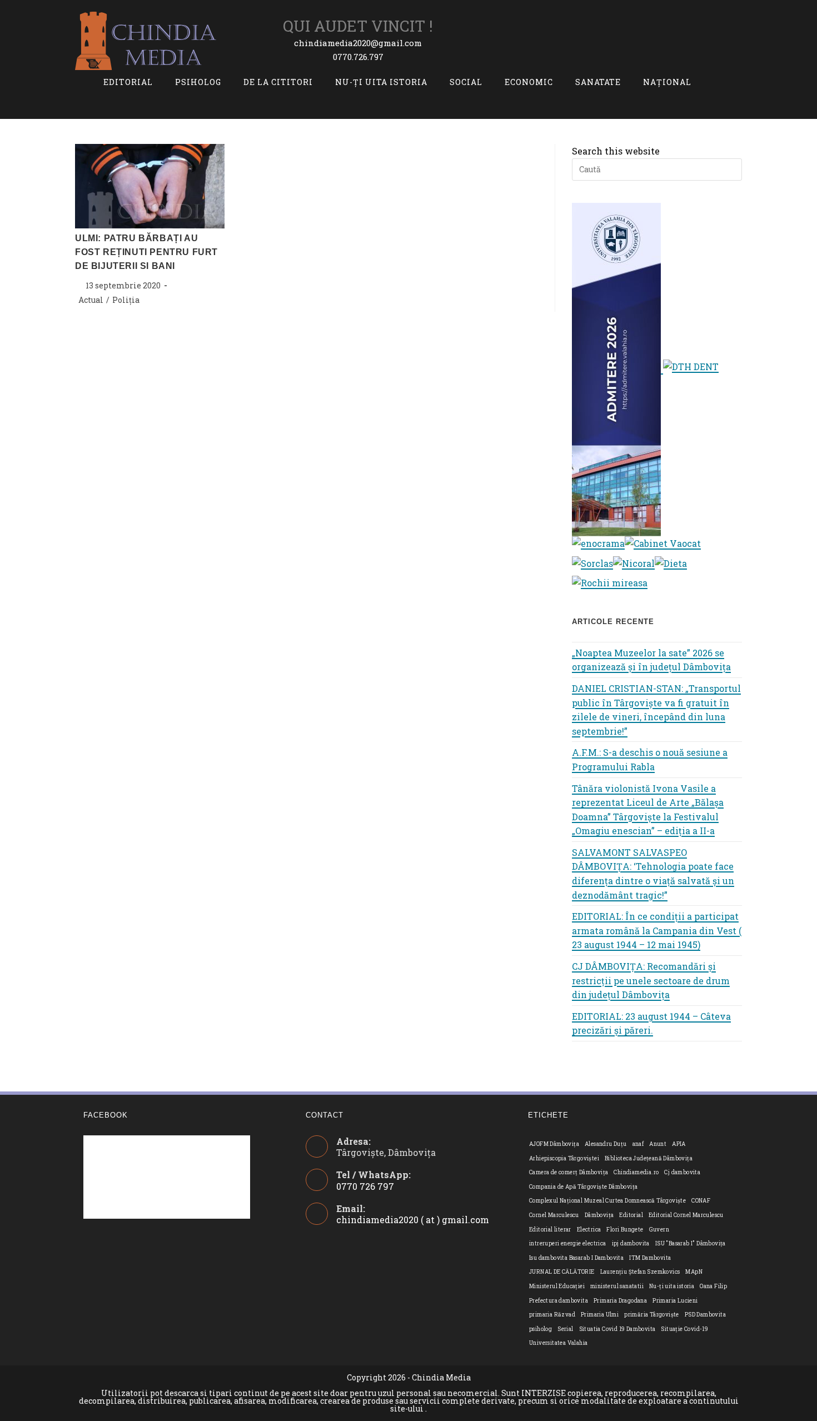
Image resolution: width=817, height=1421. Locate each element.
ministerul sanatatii (617, 1286)
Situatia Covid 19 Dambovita (617, 1329)
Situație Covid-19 (684, 1329)
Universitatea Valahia (558, 1343)
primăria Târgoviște (651, 1314)
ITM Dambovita (650, 1258)
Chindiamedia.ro (636, 1172)
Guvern (659, 1229)
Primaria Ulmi (600, 1314)
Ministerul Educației (557, 1286)
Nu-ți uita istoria (671, 1286)
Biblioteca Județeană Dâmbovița (649, 1158)
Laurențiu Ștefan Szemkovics (640, 1271)
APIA (679, 1144)
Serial (565, 1329)
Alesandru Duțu (606, 1144)
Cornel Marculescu (554, 1215)
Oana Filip (713, 1286)
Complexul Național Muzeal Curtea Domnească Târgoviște (607, 1200)
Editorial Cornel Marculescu (686, 1215)
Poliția (126, 300)
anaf (638, 1144)
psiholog (540, 1329)
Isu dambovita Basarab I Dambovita (576, 1258)
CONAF (700, 1200)
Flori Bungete (624, 1229)
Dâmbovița (599, 1215)
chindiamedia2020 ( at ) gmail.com (412, 1219)
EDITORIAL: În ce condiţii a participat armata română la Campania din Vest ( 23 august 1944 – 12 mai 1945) (656, 930)
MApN (694, 1271)
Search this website (616, 151)
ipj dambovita (631, 1243)
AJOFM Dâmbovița (554, 1144)
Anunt (657, 1144)
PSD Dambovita (705, 1314)
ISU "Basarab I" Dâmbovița (690, 1243)
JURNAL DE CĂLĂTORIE (562, 1271)
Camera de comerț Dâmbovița (568, 1172)
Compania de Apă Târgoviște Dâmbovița (583, 1186)
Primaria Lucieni (675, 1300)
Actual (90, 300)
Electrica (589, 1229)
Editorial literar (550, 1229)
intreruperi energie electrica (567, 1243)
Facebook (105, 1115)
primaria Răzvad (552, 1314)
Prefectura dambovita (558, 1300)
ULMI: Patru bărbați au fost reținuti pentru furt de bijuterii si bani (146, 252)
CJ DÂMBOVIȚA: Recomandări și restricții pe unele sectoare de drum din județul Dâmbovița (651, 980)
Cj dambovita (682, 1172)
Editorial (631, 1215)
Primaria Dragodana (620, 1300)
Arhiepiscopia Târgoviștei (564, 1158)
